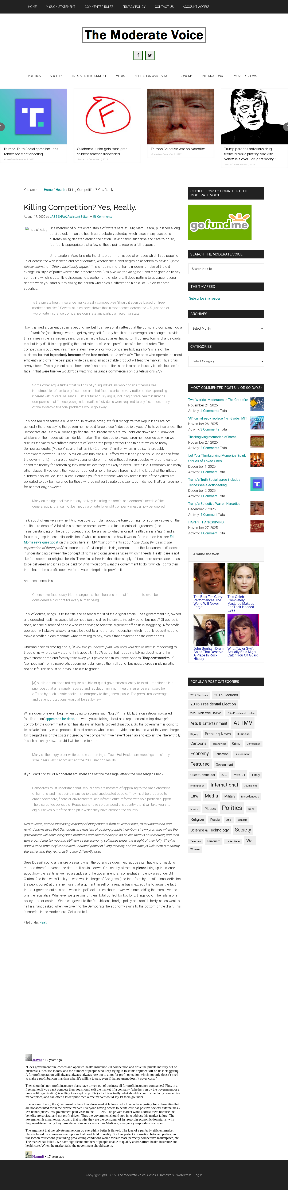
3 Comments (210, 429)
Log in (198, 1175)
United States (233, 841)
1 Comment (209, 472)
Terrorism (213, 841)
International (224, 785)
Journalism (250, 785)
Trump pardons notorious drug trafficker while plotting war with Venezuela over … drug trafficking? (250, 154)
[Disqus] (103, 995)
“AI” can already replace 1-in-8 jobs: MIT (217, 418)
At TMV (242, 723)
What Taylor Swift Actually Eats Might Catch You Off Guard (242, 652)
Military (229, 796)
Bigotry (194, 734)
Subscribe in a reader (204, 298)
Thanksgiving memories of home (212, 437)
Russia (215, 820)
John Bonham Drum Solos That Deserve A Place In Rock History (208, 653)
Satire (228, 820)
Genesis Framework (160, 1175)
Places (210, 808)
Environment (242, 754)
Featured (200, 764)
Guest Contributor (202, 775)
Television (195, 841)
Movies (194, 809)
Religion (197, 819)
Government (224, 764)
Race (251, 809)
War (250, 840)
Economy (199, 753)
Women (195, 849)
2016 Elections (226, 695)
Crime (236, 744)
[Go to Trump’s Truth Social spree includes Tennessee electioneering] (33, 116)
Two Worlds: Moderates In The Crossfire (218, 400)
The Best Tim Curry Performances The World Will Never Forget (208, 602)
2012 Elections (199, 695)
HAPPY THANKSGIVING (206, 522)
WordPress (183, 1175)
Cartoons (198, 743)
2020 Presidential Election (205, 713)
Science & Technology (209, 830)
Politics (232, 807)
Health (44, 922)
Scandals (242, 820)
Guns (224, 775)
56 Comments (102, 216)
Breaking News (218, 734)
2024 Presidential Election (241, 713)
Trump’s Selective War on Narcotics (178, 149)
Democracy (253, 743)
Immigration (197, 785)
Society (243, 830)
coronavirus (219, 743)
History (255, 775)
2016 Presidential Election (213, 704)
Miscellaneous (250, 796)
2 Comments (210, 448)
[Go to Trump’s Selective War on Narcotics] (180, 116)
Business (243, 734)
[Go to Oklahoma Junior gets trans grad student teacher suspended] (107, 116)
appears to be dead (60, 719)
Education (222, 754)
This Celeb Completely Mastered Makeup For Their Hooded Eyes (240, 603)
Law (194, 796)
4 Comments (210, 411)
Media (211, 796)
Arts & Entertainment (208, 723)
